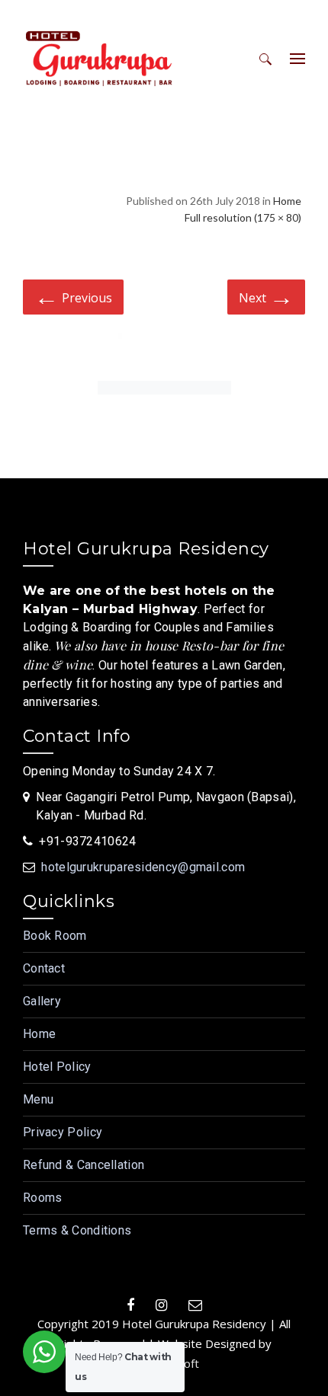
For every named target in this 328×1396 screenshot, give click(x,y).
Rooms (43, 1197)
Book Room (55, 935)
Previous (73, 296)
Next (266, 296)
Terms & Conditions (77, 1230)
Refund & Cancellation (83, 1165)
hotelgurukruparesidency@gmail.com (143, 867)
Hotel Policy (57, 1066)
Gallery (42, 1001)
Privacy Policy (62, 1132)
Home (287, 200)
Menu (38, 1099)
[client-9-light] (164, 348)
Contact (44, 968)
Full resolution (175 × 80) (243, 217)
